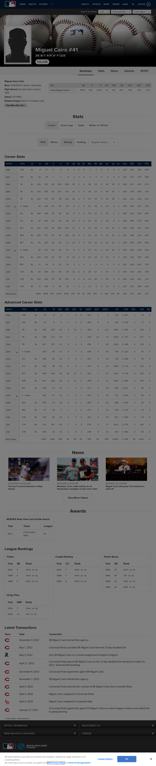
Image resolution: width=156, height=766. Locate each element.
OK (126, 759)
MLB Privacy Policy (56, 763)
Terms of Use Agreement (79, 763)
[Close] (151, 759)
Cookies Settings (105, 759)
